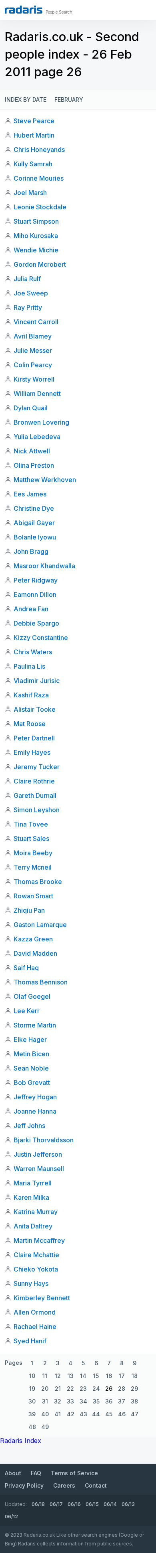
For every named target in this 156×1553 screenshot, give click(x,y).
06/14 (110, 1504)
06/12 (11, 1517)
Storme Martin (35, 1025)
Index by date (25, 99)
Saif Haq (26, 968)
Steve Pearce (34, 121)
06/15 (92, 1504)
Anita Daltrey (33, 1226)
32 (57, 1401)
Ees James (30, 494)
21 (58, 1388)
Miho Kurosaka (36, 236)
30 (32, 1401)
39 (32, 1414)
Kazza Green (33, 939)
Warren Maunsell (39, 1169)
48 (32, 1426)
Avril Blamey (33, 336)
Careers (64, 1485)
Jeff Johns (29, 1126)
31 (45, 1401)
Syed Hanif (30, 1341)
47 (134, 1414)
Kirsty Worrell (34, 379)
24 (96, 1388)
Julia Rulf (27, 279)
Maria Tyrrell (33, 1183)
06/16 (74, 1504)
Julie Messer (33, 350)
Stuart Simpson (36, 221)
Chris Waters (33, 652)
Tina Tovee (31, 824)
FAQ (36, 1473)
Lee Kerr (27, 1011)
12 (58, 1375)
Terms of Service (74, 1473)
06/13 (128, 1504)
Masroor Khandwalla (44, 566)
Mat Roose (30, 724)
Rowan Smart (33, 896)
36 (108, 1401)
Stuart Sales (31, 838)
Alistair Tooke (35, 709)
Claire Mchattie (36, 1255)
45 (108, 1414)
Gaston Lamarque (40, 925)
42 (70, 1414)
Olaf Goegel (32, 996)
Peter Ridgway (36, 580)
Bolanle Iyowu (35, 537)
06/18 (38, 1504)
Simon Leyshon (37, 810)
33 (70, 1401)
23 (83, 1388)
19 (32, 1388)
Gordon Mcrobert (40, 264)
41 (57, 1414)
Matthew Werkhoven (45, 480)
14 (83, 1375)
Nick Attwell (32, 451)
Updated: (16, 1504)
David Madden (35, 953)
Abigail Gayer (34, 523)
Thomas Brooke (38, 882)
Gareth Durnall (35, 795)
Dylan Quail (31, 408)
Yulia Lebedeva (37, 437)
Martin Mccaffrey (39, 1240)
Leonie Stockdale (40, 207)
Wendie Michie (36, 250)
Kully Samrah (33, 164)
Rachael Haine (35, 1327)
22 (70, 1388)
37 (121, 1401)
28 (121, 1388)
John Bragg (31, 551)
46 (122, 1414)
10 (32, 1375)
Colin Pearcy (33, 365)
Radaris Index (20, 1441)
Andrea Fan (31, 609)
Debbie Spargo (36, 623)
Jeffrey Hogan (35, 1097)
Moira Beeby (33, 853)
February (68, 99)
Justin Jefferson (38, 1154)
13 (71, 1375)
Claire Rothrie (34, 781)
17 (122, 1375)
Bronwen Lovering (41, 422)
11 (44, 1375)
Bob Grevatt (32, 1083)
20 (44, 1388)
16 (109, 1375)
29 (134, 1388)
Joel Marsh (30, 193)
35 (96, 1401)
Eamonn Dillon (35, 594)
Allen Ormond (35, 1312)
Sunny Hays (31, 1283)
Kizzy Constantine (41, 638)
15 (96, 1375)
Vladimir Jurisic (37, 681)
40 (45, 1414)
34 (83, 1401)
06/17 (56, 1504)
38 (134, 1401)
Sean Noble (31, 1068)
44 (96, 1414)
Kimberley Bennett (42, 1298)
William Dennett (37, 394)
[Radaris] (23, 10)
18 (135, 1375)
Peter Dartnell (34, 738)
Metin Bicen (31, 1054)
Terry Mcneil (33, 867)
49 (45, 1426)
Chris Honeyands (39, 150)
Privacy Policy (24, 1485)
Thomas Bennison (41, 982)
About (13, 1473)
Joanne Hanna (35, 1111)
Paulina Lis (29, 666)
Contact (96, 1485)
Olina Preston (34, 465)
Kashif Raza (31, 695)
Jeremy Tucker (37, 767)
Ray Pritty (28, 307)
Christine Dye (34, 508)
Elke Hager (30, 1039)
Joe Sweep (31, 293)
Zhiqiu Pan (29, 910)
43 (83, 1414)
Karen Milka (31, 1197)
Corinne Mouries (39, 178)
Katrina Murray (36, 1212)
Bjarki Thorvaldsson (44, 1140)
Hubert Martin (34, 135)
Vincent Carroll (36, 322)
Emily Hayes (32, 752)
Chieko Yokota (36, 1269)
